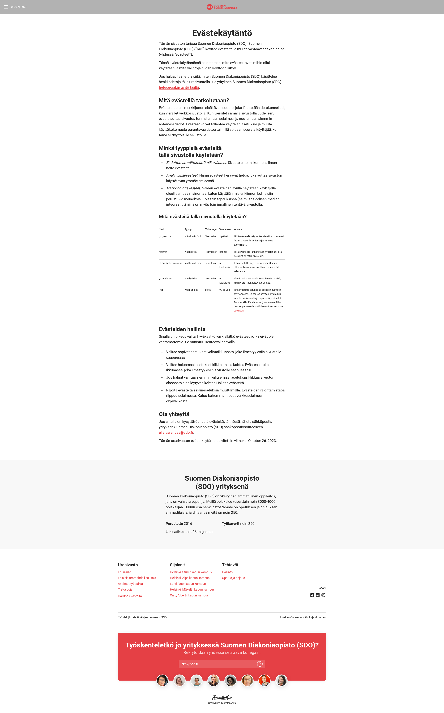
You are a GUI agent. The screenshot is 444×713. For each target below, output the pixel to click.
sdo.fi (322, 588)
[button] (192, 664)
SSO (164, 617)
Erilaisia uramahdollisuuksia (137, 578)
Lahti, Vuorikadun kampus (188, 584)
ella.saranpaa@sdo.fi (176, 432)
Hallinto (227, 572)
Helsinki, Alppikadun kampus (190, 578)
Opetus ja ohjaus (233, 578)
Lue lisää (239, 310)
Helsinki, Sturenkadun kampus (191, 572)
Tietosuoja (125, 589)
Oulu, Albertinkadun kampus (189, 595)
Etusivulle (124, 572)
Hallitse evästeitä (130, 596)
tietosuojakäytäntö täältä (179, 87)
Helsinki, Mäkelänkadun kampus (192, 589)
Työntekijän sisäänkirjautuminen (138, 617)
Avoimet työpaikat (130, 584)
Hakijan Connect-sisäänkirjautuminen (303, 617)
